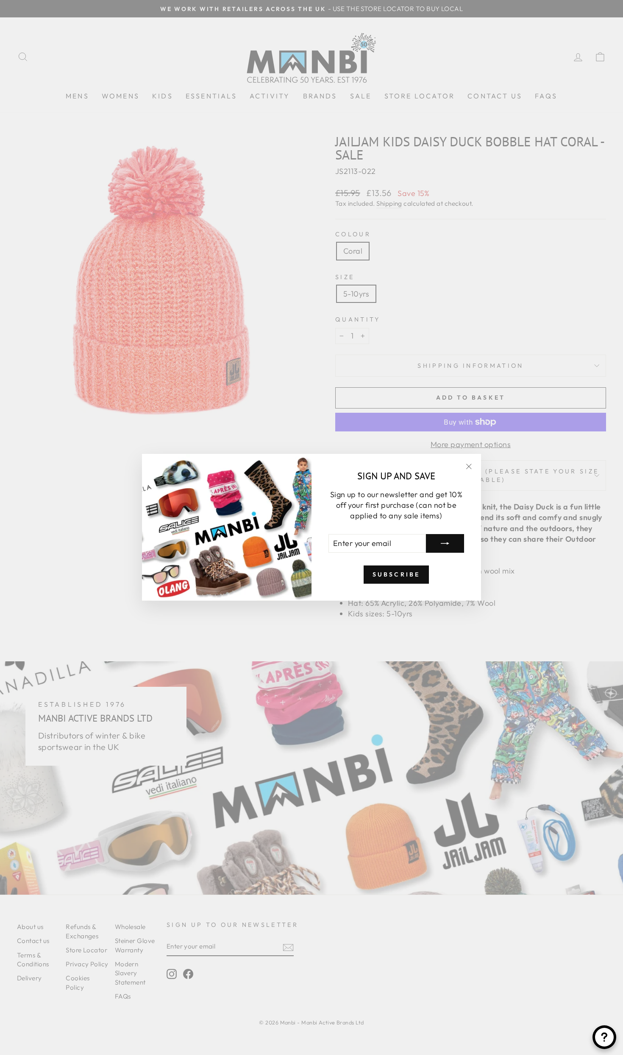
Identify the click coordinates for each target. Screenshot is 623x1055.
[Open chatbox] (604, 1037)
